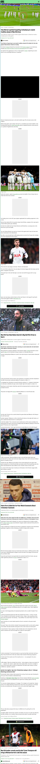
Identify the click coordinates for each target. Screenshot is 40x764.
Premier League (25, 47)
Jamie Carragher (35, 678)
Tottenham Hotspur (20, 302)
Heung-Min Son (16, 194)
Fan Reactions (27, 302)
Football (5, 27)
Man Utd (32, 302)
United (25, 50)
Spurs (5, 352)
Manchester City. (17, 298)
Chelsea (7, 47)
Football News (11, 27)
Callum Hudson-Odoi (7, 522)
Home (2, 27)
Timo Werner (13, 302)
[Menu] (38, 1)
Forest (15, 557)
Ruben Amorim (10, 473)
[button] (38, 40)
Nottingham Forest (22, 718)
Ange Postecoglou (16, 125)
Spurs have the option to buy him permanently (14, 48)
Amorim (14, 391)
